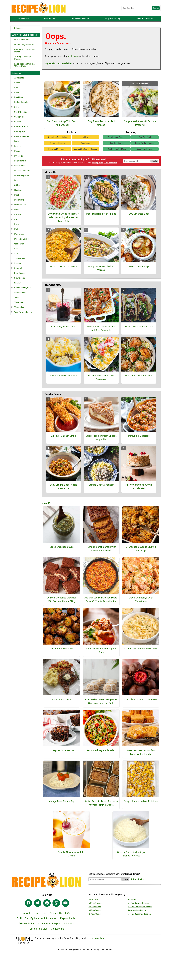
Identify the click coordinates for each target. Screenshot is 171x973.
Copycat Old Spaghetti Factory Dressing (140, 123)
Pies (16, 219)
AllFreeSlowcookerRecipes (140, 907)
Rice (16, 248)
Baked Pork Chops (61, 699)
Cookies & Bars (21, 126)
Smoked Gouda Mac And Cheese (141, 648)
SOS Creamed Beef (139, 213)
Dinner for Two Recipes (144, 143)
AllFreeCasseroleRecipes (139, 914)
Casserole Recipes (57, 143)
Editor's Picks (20, 161)
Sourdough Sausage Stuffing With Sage (141, 548)
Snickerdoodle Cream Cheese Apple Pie (101, 437)
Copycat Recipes (21, 136)
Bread (16, 92)
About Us (28, 913)
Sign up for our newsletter (58, 63)
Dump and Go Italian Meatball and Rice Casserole (101, 328)
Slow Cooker (19, 278)
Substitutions (20, 292)
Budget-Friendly (21, 102)
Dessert (17, 146)
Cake (16, 107)
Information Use (110, 163)
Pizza (16, 224)
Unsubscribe (57, 928)
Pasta (16, 209)
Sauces (17, 263)
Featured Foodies (22, 170)
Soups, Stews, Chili (22, 288)
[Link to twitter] (37, 903)
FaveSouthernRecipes (137, 910)
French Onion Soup (139, 266)
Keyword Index (68, 918)
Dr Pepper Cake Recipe (61, 750)
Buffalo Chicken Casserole (63, 266)
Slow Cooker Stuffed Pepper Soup (101, 650)
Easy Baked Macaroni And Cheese (101, 123)
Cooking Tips (20, 131)
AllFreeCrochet (95, 903)
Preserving (19, 234)
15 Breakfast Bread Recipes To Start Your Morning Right (101, 701)
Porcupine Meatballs (139, 435)
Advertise (41, 913)
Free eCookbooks (22, 39)
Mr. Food (132, 899)
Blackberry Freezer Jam (63, 326)
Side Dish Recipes (117, 143)
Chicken (17, 122)
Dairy (16, 141)
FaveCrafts (93, 899)
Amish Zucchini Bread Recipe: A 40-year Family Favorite (101, 803)
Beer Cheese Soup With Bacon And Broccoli (62, 123)
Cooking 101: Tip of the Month (24, 50)
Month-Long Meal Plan (24, 44)
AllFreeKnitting (95, 907)
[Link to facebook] (28, 903)
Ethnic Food (19, 165)
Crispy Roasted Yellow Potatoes (141, 801)
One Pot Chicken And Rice (138, 375)
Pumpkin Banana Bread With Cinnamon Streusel (101, 548)
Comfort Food (145, 137)
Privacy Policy (98, 163)
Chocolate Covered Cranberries (140, 699)
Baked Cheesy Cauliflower (63, 375)
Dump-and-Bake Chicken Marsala (101, 268)
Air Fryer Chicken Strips (63, 435)
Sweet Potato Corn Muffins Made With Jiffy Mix (141, 752)
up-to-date (73, 56)
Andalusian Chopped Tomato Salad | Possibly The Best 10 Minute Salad (63, 217)
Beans (17, 82)
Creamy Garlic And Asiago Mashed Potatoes (131, 854)
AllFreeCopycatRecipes (138, 903)
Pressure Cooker (21, 239)
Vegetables (19, 302)
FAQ (67, 913)
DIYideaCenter (95, 914)
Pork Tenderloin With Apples (101, 213)
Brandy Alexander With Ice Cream (71, 854)
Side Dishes (19, 273)
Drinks (17, 151)
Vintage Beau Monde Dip (61, 801)
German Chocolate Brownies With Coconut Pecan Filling (61, 599)
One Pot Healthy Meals (117, 149)
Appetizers (19, 78)
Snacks (17, 283)
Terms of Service (37, 928)
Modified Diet (20, 205)
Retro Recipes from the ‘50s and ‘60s (24, 65)
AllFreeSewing (95, 910)
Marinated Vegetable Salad (101, 750)
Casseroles (19, 117)
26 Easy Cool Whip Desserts (22, 57)
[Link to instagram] (56, 903)
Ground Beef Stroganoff (101, 484)
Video (85, 137)
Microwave (19, 200)
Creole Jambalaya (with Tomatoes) (141, 599)
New (44, 503)
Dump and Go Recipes (57, 149)
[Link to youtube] (65, 903)
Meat (16, 195)
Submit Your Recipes (48, 923)
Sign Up (154, 161)
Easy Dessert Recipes (116, 137)
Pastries (18, 214)
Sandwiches (19, 258)
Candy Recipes (20, 112)
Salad (16, 253)
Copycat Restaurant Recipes (85, 149)
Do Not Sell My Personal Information (36, 918)
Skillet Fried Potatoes (61, 648)
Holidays (18, 190)
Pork (16, 229)
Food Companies (21, 175)
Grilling (17, 185)
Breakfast (18, 97)
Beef (16, 87)
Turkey (17, 297)
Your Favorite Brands (23, 312)
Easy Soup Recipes (145, 149)
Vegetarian (19, 307)
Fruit (16, 180)
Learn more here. (97, 938)
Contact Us (56, 913)
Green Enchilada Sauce (61, 546)
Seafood (18, 268)
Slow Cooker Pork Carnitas (139, 326)
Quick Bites (19, 244)
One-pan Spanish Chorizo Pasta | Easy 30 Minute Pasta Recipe (101, 599)
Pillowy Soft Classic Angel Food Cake (138, 486)
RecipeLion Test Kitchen (57, 137)
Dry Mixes (18, 156)
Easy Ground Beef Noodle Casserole (63, 486)
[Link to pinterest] (47, 903)
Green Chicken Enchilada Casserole (101, 377)
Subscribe (18, 28)
